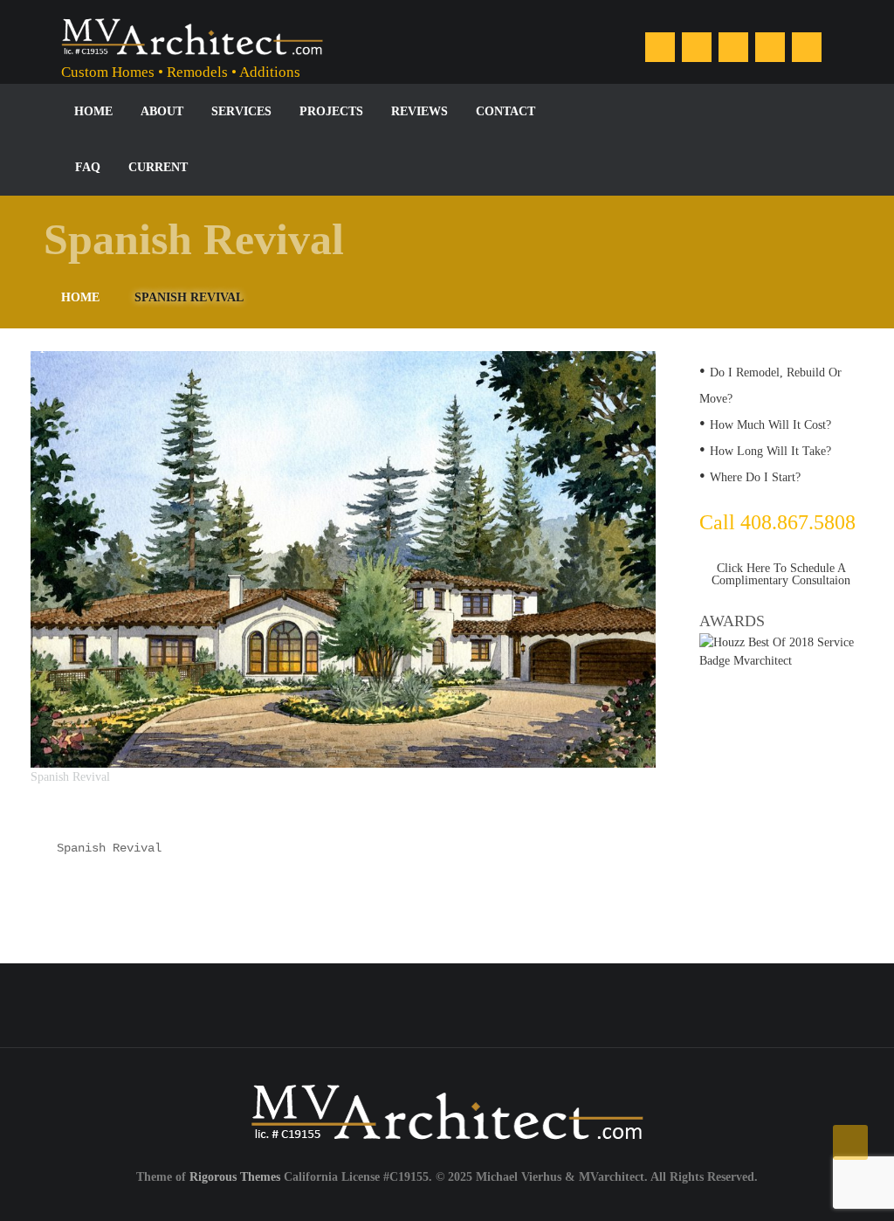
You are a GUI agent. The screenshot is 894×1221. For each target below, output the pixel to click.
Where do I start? (755, 477)
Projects (331, 111)
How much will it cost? (770, 424)
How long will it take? (770, 451)
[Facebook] (660, 47)
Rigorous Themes (234, 1176)
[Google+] (770, 47)
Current (158, 167)
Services (241, 111)
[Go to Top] (850, 1142)
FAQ (87, 167)
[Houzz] (733, 47)
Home (93, 111)
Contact (505, 111)
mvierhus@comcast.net (727, 993)
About (162, 111)
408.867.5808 (429, 993)
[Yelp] (807, 47)
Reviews (419, 111)
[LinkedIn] (697, 47)
